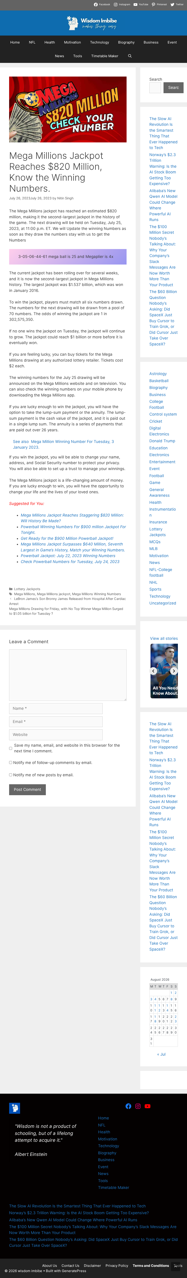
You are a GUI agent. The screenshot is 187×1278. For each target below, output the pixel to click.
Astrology (158, 373)
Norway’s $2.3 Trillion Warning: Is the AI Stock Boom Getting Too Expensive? (79, 1213)
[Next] (174, 671)
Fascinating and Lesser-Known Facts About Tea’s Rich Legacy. (91, 8)
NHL (153, 582)
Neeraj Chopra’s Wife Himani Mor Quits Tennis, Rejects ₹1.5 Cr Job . (62, 2)
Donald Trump (162, 441)
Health (49, 42)
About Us (49, 1265)
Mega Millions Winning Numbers (96, 594)
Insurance (158, 522)
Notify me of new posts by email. (43, 775)
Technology (99, 42)
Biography (126, 42)
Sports (155, 589)
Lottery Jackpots (27, 589)
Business (151, 42)
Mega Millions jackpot (53, 594)
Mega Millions (24, 594)
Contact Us (70, 1265)
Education (158, 448)
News (59, 56)
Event (172, 42)
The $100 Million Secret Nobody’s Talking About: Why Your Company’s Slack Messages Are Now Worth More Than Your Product (162, 255)
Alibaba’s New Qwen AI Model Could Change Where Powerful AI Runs (73, 1220)
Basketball (159, 380)
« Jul (161, 1054)
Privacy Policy (117, 1265)
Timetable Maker (104, 56)
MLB (153, 548)
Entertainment (162, 462)
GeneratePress (74, 1271)
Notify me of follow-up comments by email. (52, 762)
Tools (77, 56)
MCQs (155, 542)
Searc (173, 87)
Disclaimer (92, 1265)
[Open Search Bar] (129, 56)
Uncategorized (162, 603)
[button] (175, 1266)
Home (15, 42)
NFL (32, 42)
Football (156, 475)
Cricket (155, 421)
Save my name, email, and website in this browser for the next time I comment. (67, 748)
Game (154, 482)
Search (155, 79)
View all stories (164, 638)
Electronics (159, 455)
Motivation (72, 42)
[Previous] (153, 671)
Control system (163, 414)
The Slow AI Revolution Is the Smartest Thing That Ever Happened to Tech (77, 1206)
